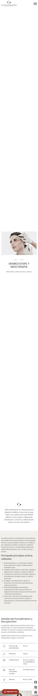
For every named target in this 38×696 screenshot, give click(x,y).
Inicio (15, 260)
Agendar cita (11, 691)
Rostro (22, 260)
